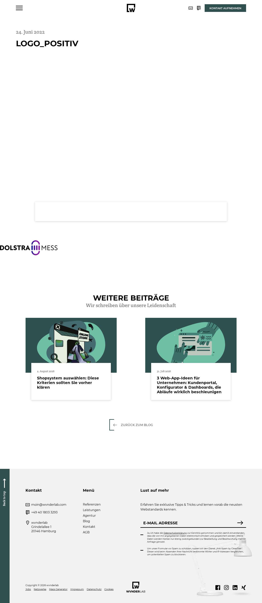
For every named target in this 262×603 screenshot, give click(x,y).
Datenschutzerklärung (175, 533)
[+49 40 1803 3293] (199, 8)
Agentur (89, 515)
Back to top (4, 498)
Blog (86, 521)
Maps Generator (58, 589)
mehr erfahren (71, 359)
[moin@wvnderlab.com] (191, 8)
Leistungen (92, 510)
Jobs (28, 589)
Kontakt (89, 527)
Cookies (109, 589)
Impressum (77, 589)
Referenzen (92, 504)
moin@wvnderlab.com (48, 504)
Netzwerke (40, 589)
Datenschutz (94, 589)
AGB (86, 532)
